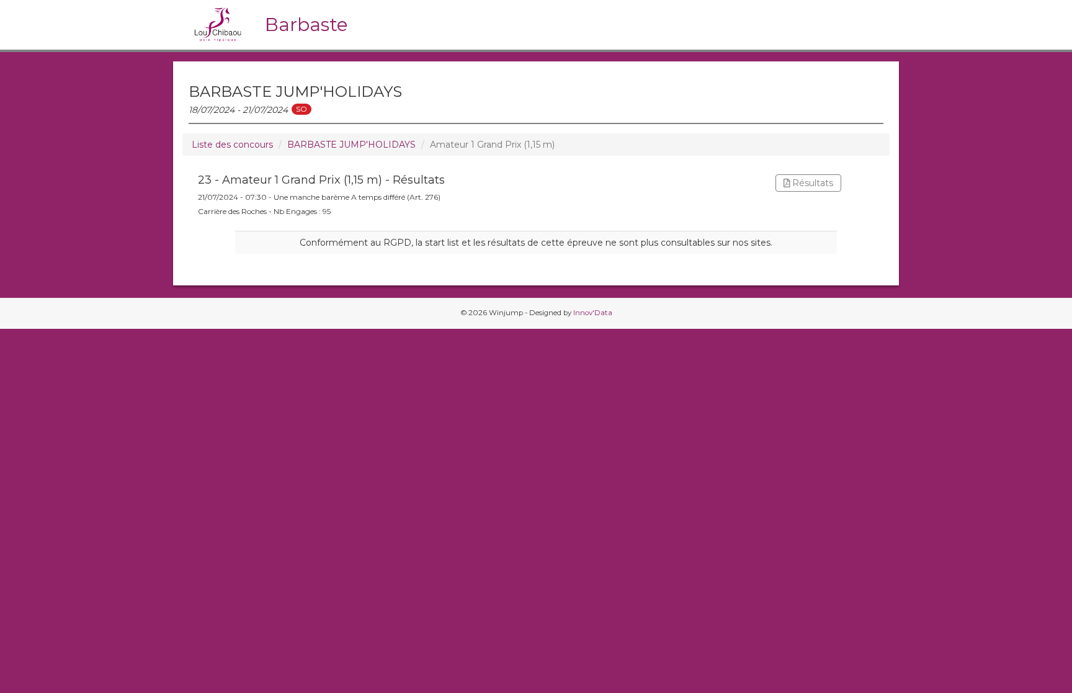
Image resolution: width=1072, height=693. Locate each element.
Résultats (811, 183)
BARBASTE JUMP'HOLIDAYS (351, 144)
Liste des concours (232, 144)
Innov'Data (592, 312)
